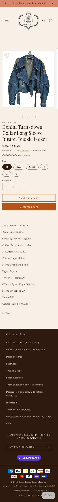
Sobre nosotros (14, 377)
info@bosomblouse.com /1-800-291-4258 (29, 416)
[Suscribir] (48, 446)
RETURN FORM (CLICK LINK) (22, 342)
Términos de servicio (21, 491)
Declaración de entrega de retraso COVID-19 (25, 393)
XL (7, 166)
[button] (6, 20)
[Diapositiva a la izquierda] (22, 117)
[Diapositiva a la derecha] (35, 117)
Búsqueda (11, 363)
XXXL (32, 166)
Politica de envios (41, 491)
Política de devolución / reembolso (25, 349)
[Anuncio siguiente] (52, 3)
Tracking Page (14, 370)
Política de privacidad (45, 486)
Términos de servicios (18, 409)
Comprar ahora (29, 206)
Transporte (24, 150)
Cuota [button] (8, 313)
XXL (19, 166)
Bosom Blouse (25, 482)
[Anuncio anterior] (5, 3)
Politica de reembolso (22, 486)
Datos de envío (14, 356)
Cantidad (6, 180)
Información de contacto (30, 495)
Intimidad (11, 402)
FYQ (8, 423)
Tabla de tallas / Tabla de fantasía (24, 384)
